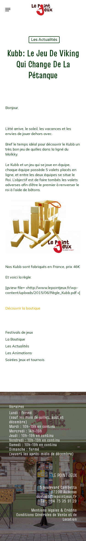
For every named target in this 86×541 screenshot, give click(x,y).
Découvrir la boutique (22, 308)
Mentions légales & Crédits (54, 510)
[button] (7, 9)
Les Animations (18, 353)
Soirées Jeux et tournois (24, 359)
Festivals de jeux (19, 332)
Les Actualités (44, 39)
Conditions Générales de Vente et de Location (46, 517)
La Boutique (15, 339)
